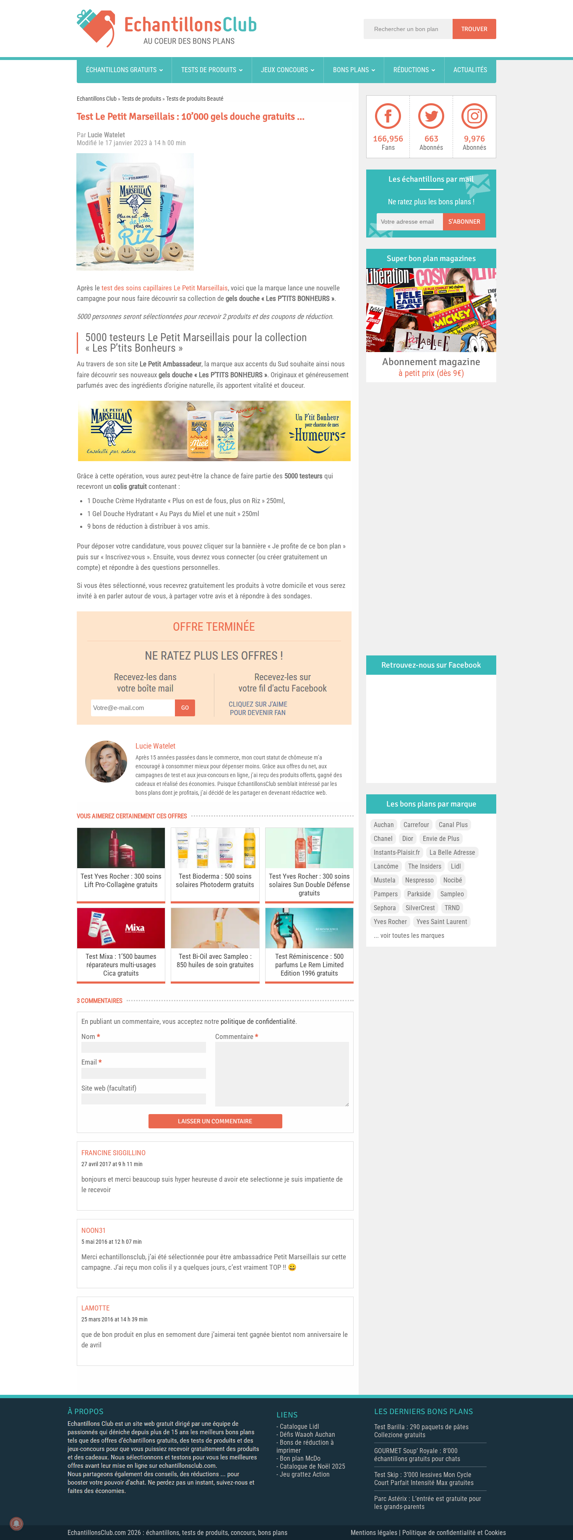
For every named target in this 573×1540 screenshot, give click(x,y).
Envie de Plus (441, 839)
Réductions (411, 70)
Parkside (419, 894)
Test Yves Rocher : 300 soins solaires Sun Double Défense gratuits (309, 884)
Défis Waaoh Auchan (307, 1434)
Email (89, 1062)
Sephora (385, 908)
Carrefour (416, 825)
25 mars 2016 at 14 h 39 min (114, 1319)
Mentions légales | (376, 1533)
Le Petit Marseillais (201, 288)
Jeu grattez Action (305, 1474)
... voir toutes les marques (409, 936)
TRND (452, 908)
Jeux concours (284, 70)
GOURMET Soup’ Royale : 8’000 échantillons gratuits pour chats (417, 1455)
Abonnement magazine (431, 366)
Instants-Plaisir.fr (397, 852)
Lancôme (386, 866)
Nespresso (419, 880)
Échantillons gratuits (121, 70)
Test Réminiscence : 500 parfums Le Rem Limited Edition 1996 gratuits (309, 964)
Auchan (384, 825)
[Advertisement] (276, 212)
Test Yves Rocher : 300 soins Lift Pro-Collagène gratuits (121, 880)
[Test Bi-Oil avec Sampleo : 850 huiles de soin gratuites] (215, 946)
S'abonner (464, 221)
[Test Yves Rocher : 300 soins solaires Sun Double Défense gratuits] (309, 866)
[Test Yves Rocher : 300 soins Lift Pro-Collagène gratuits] (121, 866)
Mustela (385, 880)
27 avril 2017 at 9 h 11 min (112, 1164)
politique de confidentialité (258, 1021)
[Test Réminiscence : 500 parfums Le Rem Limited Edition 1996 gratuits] (309, 946)
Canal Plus (453, 825)
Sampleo (452, 894)
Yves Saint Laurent (442, 922)
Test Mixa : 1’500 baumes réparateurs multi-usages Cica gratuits (121, 964)
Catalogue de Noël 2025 (312, 1466)
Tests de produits (208, 70)
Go (185, 707)
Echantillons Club (97, 98)
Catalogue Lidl (299, 1426)
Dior (407, 839)
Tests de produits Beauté (195, 98)
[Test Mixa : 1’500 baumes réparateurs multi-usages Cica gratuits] (121, 946)
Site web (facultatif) (108, 1088)
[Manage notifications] (16, 1523)
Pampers (386, 894)
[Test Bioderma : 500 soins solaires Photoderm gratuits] (215, 866)
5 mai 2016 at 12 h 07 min (111, 1241)
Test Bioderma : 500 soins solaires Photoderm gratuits (215, 880)
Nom (88, 1036)
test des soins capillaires (138, 288)
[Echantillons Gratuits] (166, 45)
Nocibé (452, 880)
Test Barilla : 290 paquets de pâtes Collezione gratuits (421, 1431)
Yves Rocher (390, 922)
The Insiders (424, 866)
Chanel (383, 839)
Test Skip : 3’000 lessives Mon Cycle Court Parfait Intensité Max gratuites (424, 1479)
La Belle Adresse (452, 852)
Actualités (470, 70)
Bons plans (351, 70)
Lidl (456, 866)
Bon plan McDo (300, 1458)
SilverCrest (420, 908)
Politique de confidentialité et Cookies (454, 1533)
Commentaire (236, 1036)
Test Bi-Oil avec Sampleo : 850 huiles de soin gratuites (215, 960)
